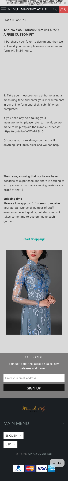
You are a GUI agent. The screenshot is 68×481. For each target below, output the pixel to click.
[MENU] (2, 9)
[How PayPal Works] (34, 470)
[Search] (55, 9)
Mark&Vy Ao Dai (34, 9)
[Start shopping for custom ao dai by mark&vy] (34, 333)
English (11, 435)
